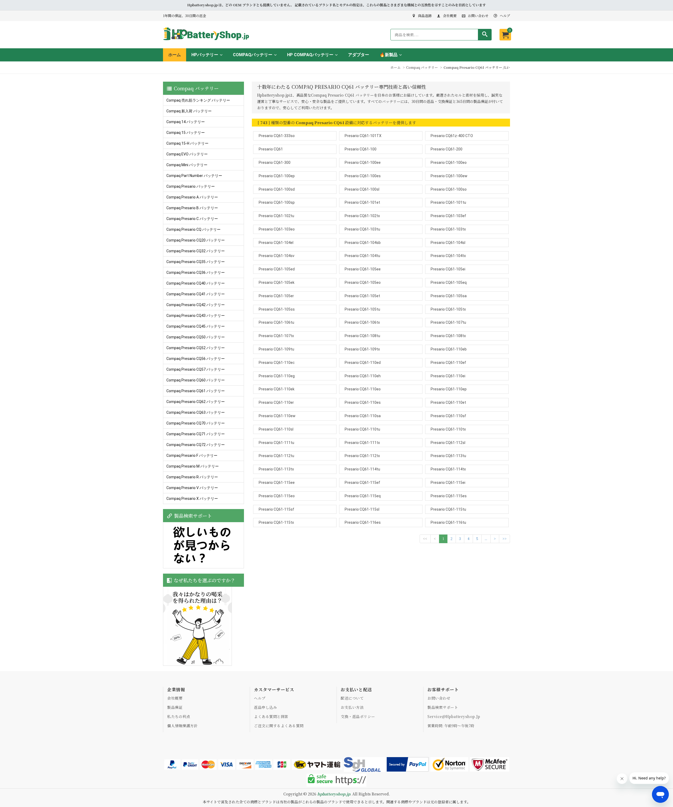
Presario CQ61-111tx (362, 443)
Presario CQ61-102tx (362, 216)
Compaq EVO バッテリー (187, 154)
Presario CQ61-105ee (363, 269)
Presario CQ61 (271, 149)
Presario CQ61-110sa (363, 416)
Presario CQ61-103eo (277, 229)
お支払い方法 (352, 707)
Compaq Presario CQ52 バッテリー (195, 348)
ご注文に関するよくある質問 (279, 725)
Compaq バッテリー (422, 67)
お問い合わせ (478, 15)
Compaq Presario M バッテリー (192, 466)
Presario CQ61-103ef (448, 216)
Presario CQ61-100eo (449, 162)
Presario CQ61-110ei (448, 376)
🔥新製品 (388, 54)
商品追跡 (425, 15)
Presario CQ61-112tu (276, 456)
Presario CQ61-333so (277, 136)
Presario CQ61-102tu (276, 216)
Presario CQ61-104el (276, 242)
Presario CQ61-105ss (277, 309)
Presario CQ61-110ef (448, 362)
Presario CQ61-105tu (362, 309)
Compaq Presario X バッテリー (192, 498)
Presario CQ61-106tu (276, 322)
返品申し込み (265, 707)
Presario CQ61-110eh (363, 376)
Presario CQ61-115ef (362, 482)
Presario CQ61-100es (363, 176)
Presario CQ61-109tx (362, 349)
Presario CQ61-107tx (276, 336)
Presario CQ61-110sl (276, 429)
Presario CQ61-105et (362, 296)
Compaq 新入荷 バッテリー (189, 111)
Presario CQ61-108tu (362, 336)
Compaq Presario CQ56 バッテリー (195, 359)
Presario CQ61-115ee (277, 482)
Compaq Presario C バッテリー (192, 219)
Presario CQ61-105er (276, 296)
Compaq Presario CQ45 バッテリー (195, 326)
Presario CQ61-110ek (276, 389)
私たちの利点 (178, 716)
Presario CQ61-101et (362, 202)
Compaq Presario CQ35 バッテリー (195, 262)
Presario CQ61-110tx (448, 429)
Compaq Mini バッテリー (186, 165)
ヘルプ (505, 15)
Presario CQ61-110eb (449, 349)
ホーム (174, 54)
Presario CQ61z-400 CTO (452, 136)
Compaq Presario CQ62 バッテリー (195, 402)
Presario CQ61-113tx (276, 469)
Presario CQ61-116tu (448, 522)
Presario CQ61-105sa (449, 296)
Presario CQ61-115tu (448, 509)
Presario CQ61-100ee (363, 162)
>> (504, 538)
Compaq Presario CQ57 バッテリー (195, 369)
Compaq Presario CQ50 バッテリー (195, 337)
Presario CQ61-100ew (449, 176)
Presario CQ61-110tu (362, 429)
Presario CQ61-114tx (448, 469)
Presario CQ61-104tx (448, 256)
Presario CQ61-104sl (448, 242)
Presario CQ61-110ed (363, 362)
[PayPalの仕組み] (407, 764)
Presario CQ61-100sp (277, 202)
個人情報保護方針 (182, 725)
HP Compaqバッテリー (310, 54)
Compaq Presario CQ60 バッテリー (195, 380)
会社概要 (450, 15)
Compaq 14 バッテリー (185, 122)
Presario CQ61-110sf (448, 416)
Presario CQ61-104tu (362, 256)
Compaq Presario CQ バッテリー (193, 229)
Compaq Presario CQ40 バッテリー (195, 283)
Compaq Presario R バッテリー (192, 477)
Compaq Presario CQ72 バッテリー (195, 445)
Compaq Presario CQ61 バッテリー (195, 391)
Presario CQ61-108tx (448, 336)
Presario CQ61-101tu (448, 202)
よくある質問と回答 (271, 716)
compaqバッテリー (252, 54)
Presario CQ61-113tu (448, 456)
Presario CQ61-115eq (363, 496)
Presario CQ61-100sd (277, 189)
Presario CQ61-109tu (276, 349)
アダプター (358, 54)
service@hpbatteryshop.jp (453, 716)
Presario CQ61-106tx (362, 322)
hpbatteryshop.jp (333, 793)
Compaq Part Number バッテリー (194, 176)
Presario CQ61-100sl (362, 189)
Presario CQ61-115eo (277, 496)
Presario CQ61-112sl (448, 443)
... (486, 538)
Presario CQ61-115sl (362, 509)
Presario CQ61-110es (363, 402)
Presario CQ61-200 (446, 149)
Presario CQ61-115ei (448, 482)
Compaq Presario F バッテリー (191, 455)
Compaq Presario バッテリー (190, 186)
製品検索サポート (442, 707)
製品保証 (174, 707)
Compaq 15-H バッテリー (187, 143)
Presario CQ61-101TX (363, 136)
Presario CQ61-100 (360, 149)
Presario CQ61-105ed (277, 269)
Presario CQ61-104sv (276, 256)
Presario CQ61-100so (449, 189)
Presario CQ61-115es (449, 496)
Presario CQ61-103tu (362, 229)
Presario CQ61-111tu (276, 443)
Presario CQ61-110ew (277, 416)
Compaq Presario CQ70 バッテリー (195, 423)
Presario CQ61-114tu (362, 469)
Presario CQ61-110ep (449, 389)
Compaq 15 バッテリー (185, 132)
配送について (352, 698)
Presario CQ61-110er (276, 402)
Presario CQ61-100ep (277, 176)
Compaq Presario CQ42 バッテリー (195, 305)
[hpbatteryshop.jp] (208, 40)
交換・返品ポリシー (358, 716)
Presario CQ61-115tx (276, 522)
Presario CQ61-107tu (448, 322)
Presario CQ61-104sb (363, 242)
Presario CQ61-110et (448, 402)
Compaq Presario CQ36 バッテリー (195, 272)
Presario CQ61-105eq (449, 282)
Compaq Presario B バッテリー (192, 208)
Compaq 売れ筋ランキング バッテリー (198, 100)
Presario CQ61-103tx (448, 229)
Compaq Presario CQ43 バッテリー (195, 315)
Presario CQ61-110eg (277, 376)
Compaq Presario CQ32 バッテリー (195, 251)
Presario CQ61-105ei (448, 269)
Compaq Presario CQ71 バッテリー (195, 434)
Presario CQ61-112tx (362, 456)
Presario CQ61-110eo (363, 389)
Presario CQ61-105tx (448, 309)
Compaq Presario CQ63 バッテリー (195, 412)
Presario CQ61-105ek (276, 282)
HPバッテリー (204, 54)
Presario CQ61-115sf (276, 509)
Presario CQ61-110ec (277, 362)
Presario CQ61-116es (363, 522)
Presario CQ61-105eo (363, 282)
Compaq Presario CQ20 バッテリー (195, 240)
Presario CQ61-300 (274, 162)
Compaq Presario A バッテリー (192, 197)
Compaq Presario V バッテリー (192, 488)
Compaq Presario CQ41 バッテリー (195, 294)
